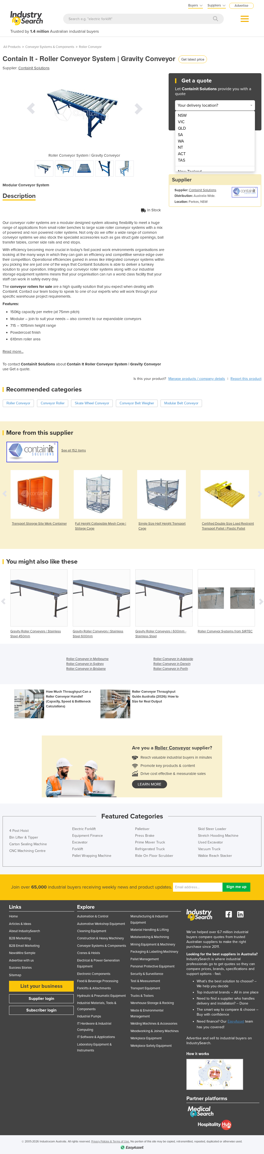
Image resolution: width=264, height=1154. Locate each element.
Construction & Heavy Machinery (100, 938)
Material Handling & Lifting (149, 930)
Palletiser (142, 829)
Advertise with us (21, 960)
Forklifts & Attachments (94, 988)
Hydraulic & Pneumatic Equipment (101, 996)
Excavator (80, 842)
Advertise (241, 6)
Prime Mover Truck (150, 842)
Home (13, 916)
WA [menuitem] (181, 141)
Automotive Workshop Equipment (101, 924)
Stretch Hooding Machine (218, 835)
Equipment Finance (87, 835)
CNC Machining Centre (27, 851)
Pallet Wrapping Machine (91, 856)
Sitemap (15, 975)
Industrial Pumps (89, 1016)
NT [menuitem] (180, 147)
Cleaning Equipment (91, 931)
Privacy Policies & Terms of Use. (110, 1141)
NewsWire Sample (22, 953)
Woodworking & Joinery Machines (154, 1031)
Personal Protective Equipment (152, 966)
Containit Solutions (34, 68)
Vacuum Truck (209, 849)
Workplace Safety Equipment (151, 1046)
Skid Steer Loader (212, 829)
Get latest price (192, 59)
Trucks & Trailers (142, 996)
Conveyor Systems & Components (49, 47)
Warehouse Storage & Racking (152, 1003)
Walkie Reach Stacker (215, 856)
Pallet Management (144, 959)
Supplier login (41, 998)
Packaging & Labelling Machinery (154, 952)
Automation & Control (92, 916)
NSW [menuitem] (182, 115)
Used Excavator (210, 842)
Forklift (77, 849)
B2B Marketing (20, 938)
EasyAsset (236, 1021)
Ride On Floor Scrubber (154, 856)
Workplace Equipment (146, 1038)
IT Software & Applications (96, 1037)
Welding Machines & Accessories (153, 1024)
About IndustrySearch (24, 931)
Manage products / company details (196, 379)
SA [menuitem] (180, 134)
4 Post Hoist (19, 831)
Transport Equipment (145, 988)
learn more (149, 784)
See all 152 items (73, 450)
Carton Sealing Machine (28, 844)
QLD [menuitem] (182, 128)
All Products (12, 47)
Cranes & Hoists (88, 953)
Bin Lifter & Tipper (23, 837)
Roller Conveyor (90, 47)
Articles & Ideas (20, 924)
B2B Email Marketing (24, 946)
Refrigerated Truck (150, 849)
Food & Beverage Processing (97, 981)
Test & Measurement (145, 981)
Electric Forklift (84, 829)
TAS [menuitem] (181, 160)
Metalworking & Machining (149, 937)
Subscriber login (41, 1010)
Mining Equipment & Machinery (152, 944)
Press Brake (144, 835)
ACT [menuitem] (182, 153)
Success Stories (20, 968)
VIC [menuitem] (181, 121)
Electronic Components (93, 974)
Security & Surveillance (146, 974)
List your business (41, 986)
